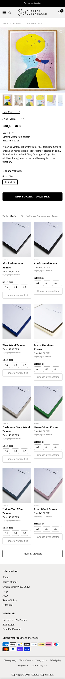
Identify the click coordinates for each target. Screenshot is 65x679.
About (5, 577)
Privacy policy (41, 660)
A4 (15, 287)
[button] (9, 12)
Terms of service (26, 660)
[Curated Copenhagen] (32, 12)
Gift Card (7, 604)
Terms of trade (10, 582)
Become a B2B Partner (14, 620)
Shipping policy (10, 660)
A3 (24, 287)
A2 (55, 283)
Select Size (7, 282)
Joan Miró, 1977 (11, 112)
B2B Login (8, 624)
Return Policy (9, 600)
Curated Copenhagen (42, 674)
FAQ (5, 595)
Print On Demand (11, 629)
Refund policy (55, 660)
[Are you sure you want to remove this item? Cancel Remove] (32, 60)
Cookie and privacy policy (16, 586)
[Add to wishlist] (60, 31)
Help (5, 591)
